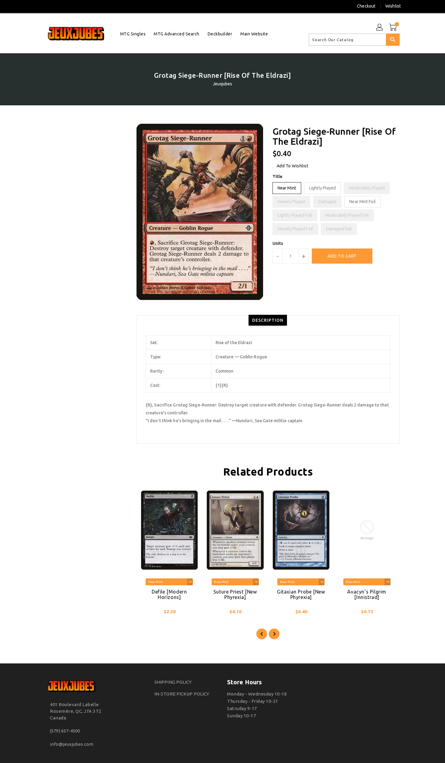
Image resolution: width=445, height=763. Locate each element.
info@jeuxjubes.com (71, 744)
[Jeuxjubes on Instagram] (48, 6)
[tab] (268, 320)
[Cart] (393, 27)
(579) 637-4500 (65, 730)
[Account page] (380, 27)
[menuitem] (133, 34)
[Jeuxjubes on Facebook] (36, 6)
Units (277, 243)
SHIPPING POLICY (173, 682)
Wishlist (393, 6)
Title (277, 176)
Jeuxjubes (222, 83)
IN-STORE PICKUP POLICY (181, 693)
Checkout (366, 6)
